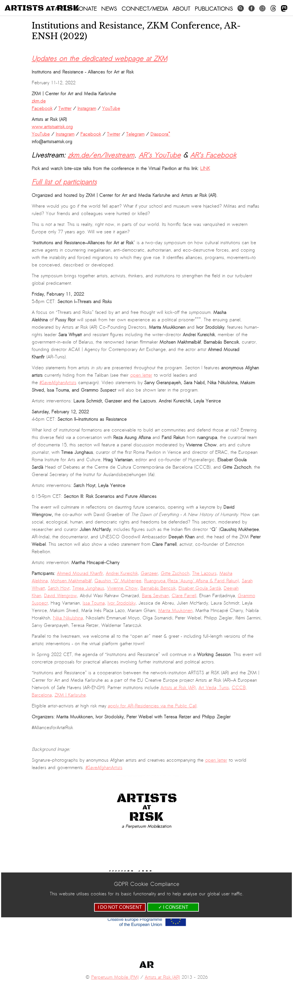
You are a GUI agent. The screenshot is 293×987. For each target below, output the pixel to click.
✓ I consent (173, 907)
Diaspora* (160, 134)
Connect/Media (145, 9)
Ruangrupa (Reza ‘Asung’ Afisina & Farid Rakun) (191, 580)
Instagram (87, 108)
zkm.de (39, 101)
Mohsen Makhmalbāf (71, 580)
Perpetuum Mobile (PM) (115, 977)
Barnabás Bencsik (158, 588)
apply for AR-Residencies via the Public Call (152, 706)
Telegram (135, 134)
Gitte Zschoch (175, 573)
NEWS (109, 9)
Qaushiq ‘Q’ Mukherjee (117, 580)
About (181, 9)
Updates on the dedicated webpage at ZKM (99, 58)
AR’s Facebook (213, 155)
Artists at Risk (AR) (178, 687)
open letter (141, 375)
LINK (205, 168)
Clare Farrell (184, 595)
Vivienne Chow (122, 588)
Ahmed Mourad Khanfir (80, 573)
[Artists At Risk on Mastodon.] (284, 8)
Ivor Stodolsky (122, 603)
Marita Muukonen (175, 610)
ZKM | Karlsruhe (70, 695)
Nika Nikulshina (68, 618)
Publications (214, 9)
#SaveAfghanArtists (57, 382)
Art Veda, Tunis (214, 687)
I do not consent (120, 907)
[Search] (240, 8)
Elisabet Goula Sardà (200, 588)
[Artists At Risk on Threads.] (273, 8)
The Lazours (204, 573)
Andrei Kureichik (122, 573)
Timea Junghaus (88, 588)
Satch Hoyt (59, 588)
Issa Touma (94, 603)
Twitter (65, 108)
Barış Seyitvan (155, 595)
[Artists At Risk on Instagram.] (262, 8)
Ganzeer (149, 573)
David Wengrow (60, 595)
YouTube (111, 108)
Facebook (42, 108)
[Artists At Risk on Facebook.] (251, 8)
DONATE (86, 9)
